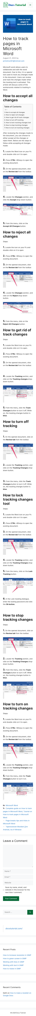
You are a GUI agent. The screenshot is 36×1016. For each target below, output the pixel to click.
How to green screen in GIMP (14, 959)
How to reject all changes (15, 115)
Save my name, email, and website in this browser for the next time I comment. (17, 889)
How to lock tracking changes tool (18, 123)
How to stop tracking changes (17, 125)
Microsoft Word (12, 805)
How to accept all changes (15, 112)
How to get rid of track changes (17, 117)
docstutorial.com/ (14, 928)
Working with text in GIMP (13, 965)
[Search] (30, 912)
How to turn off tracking (14, 120)
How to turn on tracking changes (17, 128)
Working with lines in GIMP (13, 962)
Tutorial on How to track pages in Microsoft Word (17, 814)
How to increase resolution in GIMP (17, 955)
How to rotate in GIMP (12, 969)
